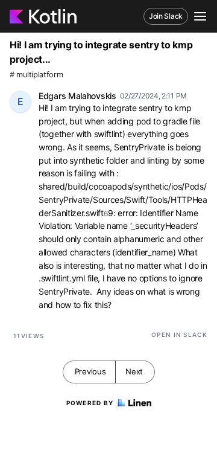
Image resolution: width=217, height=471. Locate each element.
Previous (90, 371)
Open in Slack (179, 334)
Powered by (90, 402)
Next (134, 371)
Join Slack (166, 16)
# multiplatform (36, 74)
